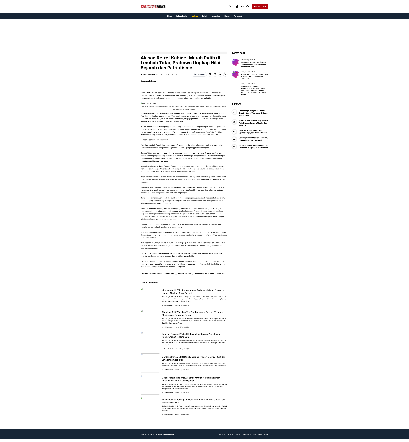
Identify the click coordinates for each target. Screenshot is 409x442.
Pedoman (238, 434)
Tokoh (204, 16)
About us (222, 434)
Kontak (266, 434)
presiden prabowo (184, 273)
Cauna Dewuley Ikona (150, 74)
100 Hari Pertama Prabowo (152, 273)
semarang (221, 273)
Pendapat (238, 16)
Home (169, 16)
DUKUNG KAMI (260, 7)
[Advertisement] (64, 34)
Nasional (194, 16)
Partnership (247, 434)
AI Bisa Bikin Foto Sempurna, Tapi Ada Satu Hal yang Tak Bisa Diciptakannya (254, 76)
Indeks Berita (181, 16)
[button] (230, 6)
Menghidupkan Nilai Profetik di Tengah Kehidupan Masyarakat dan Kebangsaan (253, 64)
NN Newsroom (168, 305)
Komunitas (215, 16)
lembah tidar (169, 273)
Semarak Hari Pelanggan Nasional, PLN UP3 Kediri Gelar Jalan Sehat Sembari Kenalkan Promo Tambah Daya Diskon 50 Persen (253, 90)
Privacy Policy (257, 434)
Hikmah (227, 16)
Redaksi (230, 434)
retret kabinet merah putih (204, 273)
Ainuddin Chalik (169, 349)
